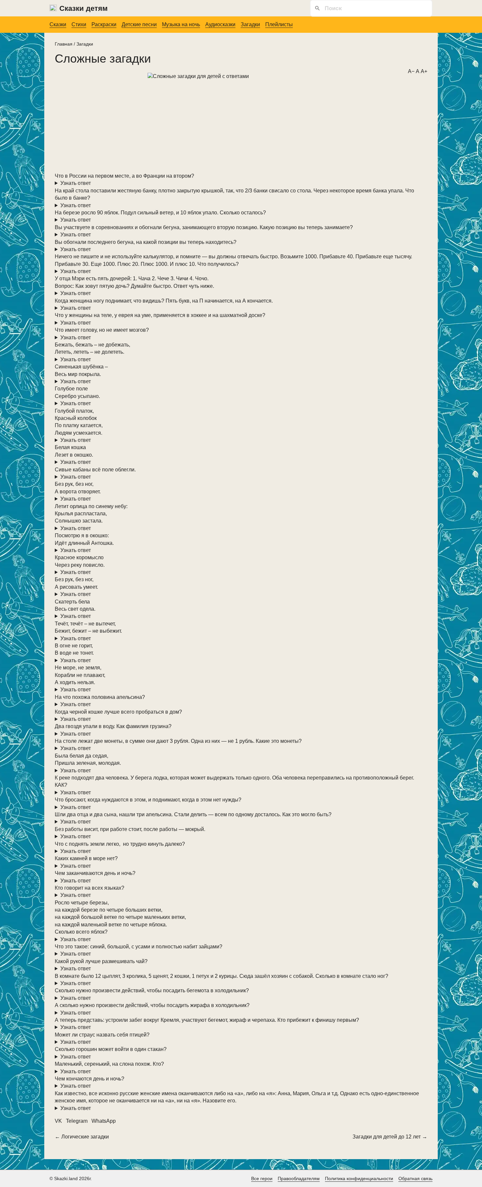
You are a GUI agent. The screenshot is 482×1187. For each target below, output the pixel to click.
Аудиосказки (220, 24)
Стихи (78, 24)
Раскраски (103, 24)
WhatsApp (103, 1121)
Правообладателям (299, 1178)
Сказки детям (83, 8)
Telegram (77, 1121)
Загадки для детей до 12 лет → (389, 1136)
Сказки (58, 24)
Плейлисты (279, 24)
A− (411, 71)
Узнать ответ (75, 183)
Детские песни (139, 24)
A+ (424, 71)
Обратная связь (415, 1178)
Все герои (261, 1178)
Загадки (250, 24)
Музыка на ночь (181, 24)
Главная (63, 44)
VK (58, 1121)
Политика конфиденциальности (359, 1178)
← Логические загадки (82, 1136)
